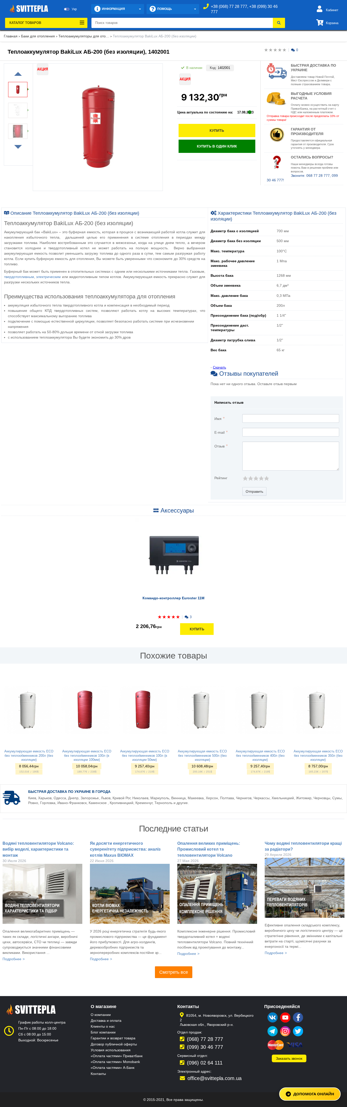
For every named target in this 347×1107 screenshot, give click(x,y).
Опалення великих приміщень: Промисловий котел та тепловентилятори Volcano (208, 849)
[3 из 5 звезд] (255, 478)
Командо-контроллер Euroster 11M (173, 598)
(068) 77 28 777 (205, 1039)
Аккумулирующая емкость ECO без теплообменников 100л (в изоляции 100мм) (86, 756)
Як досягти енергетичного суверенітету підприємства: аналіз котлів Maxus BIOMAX (125, 849)
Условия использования (111, 1050)
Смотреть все (173, 972)
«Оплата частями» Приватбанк (117, 1056)
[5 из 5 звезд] (266, 478)
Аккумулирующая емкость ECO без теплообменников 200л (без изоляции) (28, 756)
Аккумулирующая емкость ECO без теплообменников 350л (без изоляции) (318, 756)
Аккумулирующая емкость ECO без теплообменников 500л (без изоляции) (202, 756)
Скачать (219, 367)
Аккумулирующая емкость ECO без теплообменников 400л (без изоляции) (260, 756)
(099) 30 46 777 (205, 1047)
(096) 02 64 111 (205, 1063)
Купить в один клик (217, 146)
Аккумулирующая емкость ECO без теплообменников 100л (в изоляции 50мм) (144, 756)
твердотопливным (19, 277)
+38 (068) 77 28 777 (229, 6)
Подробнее (12, 959)
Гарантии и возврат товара (113, 1038)
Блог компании (103, 1032)
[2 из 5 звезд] (250, 478)
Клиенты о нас (103, 1026)
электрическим (48, 277)
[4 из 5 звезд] (261, 478)
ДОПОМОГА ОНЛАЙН (313, 1093)
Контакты (98, 1074)
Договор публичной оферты (114, 1044)
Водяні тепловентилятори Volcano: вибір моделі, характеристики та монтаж (38, 849)
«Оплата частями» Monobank (115, 1062)
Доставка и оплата (106, 1020)
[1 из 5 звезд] (245, 478)
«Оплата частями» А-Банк (112, 1068)
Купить (217, 130)
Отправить (254, 491)
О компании (101, 1015)
